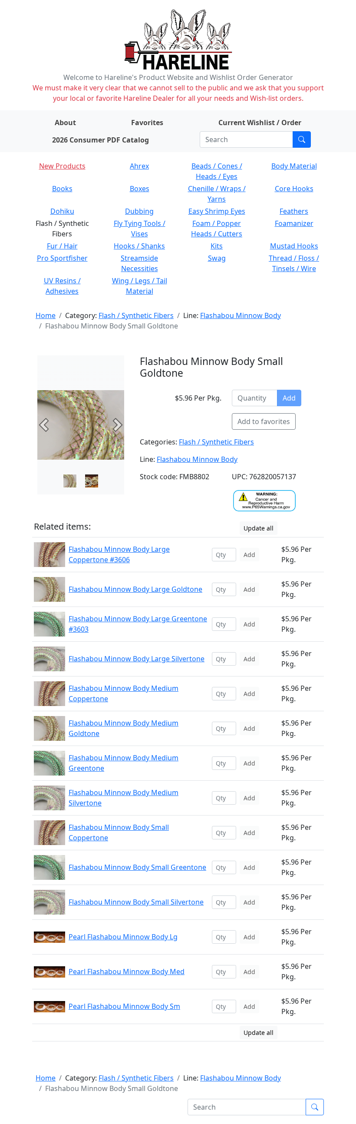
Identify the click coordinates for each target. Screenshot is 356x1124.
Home (46, 315)
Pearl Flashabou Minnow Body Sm (124, 1006)
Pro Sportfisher (62, 258)
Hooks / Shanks (139, 246)
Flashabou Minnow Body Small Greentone (137, 867)
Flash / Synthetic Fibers (136, 315)
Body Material (294, 166)
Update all (259, 528)
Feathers (294, 211)
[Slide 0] (69, 480)
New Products (62, 166)
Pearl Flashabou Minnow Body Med (127, 971)
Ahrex (139, 166)
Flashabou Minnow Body (240, 315)
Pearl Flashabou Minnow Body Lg (123, 937)
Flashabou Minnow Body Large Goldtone (135, 589)
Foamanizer (294, 223)
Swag (217, 258)
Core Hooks (294, 188)
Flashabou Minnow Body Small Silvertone (136, 902)
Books (62, 188)
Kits (217, 246)
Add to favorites (263, 421)
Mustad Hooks (294, 246)
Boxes (139, 188)
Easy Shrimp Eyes (216, 211)
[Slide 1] (91, 480)
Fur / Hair (62, 246)
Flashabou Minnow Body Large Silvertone (136, 658)
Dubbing (139, 211)
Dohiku (62, 211)
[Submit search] (302, 139)
